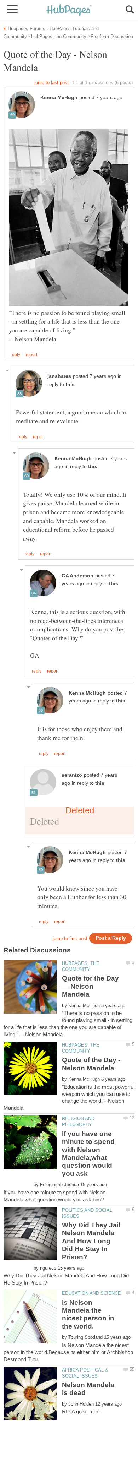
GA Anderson (77, 576)
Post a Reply (111, 938)
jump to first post (70, 938)
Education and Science (91, 1293)
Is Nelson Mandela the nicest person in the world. (88, 1314)
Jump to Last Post (51, 82)
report (31, 355)
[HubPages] (69, 10)
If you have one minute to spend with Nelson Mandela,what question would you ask (88, 1153)
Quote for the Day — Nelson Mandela (90, 986)
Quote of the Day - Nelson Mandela (91, 1063)
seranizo (72, 775)
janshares (59, 376)
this (70, 384)
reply (15, 355)
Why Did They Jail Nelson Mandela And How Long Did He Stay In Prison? (91, 1241)
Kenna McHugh (58, 97)
